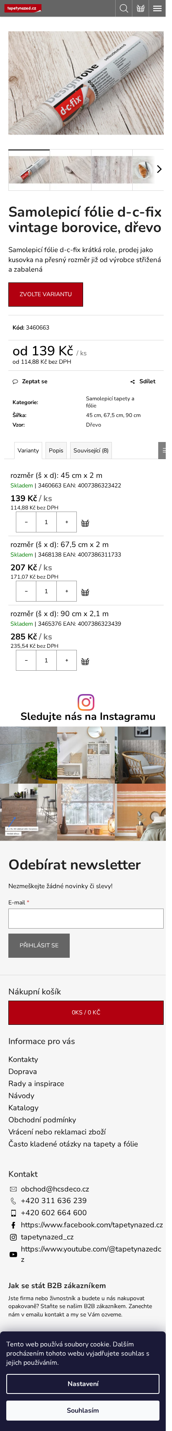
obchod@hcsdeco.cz (55, 1189)
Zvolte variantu (46, 294)
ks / (86, 1012)
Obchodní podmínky (42, 1120)
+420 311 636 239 (54, 1201)
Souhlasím (83, 1410)
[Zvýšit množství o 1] (66, 522)
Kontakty (23, 1059)
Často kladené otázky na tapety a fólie (73, 1144)
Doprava (22, 1071)
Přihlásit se (39, 945)
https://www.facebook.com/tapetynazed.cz (92, 1225)
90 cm (133, 415)
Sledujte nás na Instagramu (88, 717)
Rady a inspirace (36, 1084)
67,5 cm (113, 415)
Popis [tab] (56, 451)
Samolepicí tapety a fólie (110, 402)
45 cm (93, 415)
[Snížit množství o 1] (26, 522)
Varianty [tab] (28, 451)
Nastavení (83, 1384)
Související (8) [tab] (91, 451)
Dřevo (93, 425)
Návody (21, 1096)
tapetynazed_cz (47, 1237)
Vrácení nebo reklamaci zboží (57, 1132)
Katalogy (23, 1108)
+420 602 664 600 (54, 1213)
